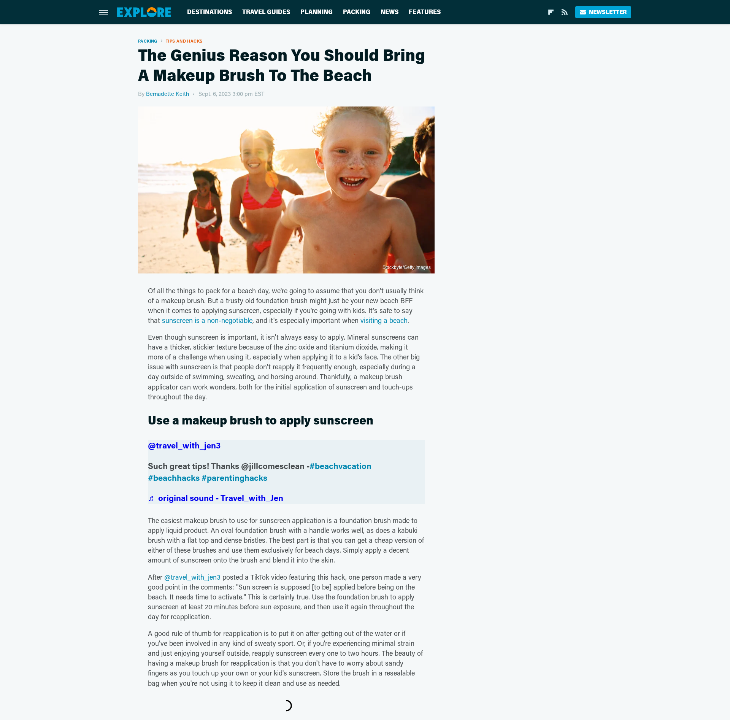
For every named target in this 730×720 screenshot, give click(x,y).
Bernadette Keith (167, 93)
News (389, 12)
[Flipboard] (551, 12)
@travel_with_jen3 (184, 445)
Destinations (209, 12)
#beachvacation (340, 465)
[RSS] (565, 12)
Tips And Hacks (184, 41)
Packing (356, 12)
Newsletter (608, 12)
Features (425, 12)
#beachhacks (174, 477)
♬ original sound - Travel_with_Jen (215, 497)
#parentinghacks (234, 477)
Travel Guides (266, 12)
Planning (316, 12)
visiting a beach (384, 320)
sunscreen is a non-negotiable (207, 320)
